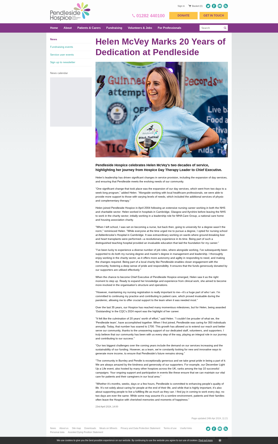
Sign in (181, 6)
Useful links (186, 428)
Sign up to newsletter (62, 62)
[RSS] (225, 6)
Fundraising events (61, 46)
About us (63, 428)
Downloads (90, 428)
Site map (76, 428)
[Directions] (220, 6)
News (53, 39)
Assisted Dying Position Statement (85, 432)
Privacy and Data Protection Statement (140, 428)
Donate (183, 15)
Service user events (62, 54)
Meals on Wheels (108, 428)
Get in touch (213, 15)
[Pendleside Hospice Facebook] (214, 6)
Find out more (206, 440)
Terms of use (170, 428)
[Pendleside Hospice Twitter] (208, 6)
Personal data (57, 432)
